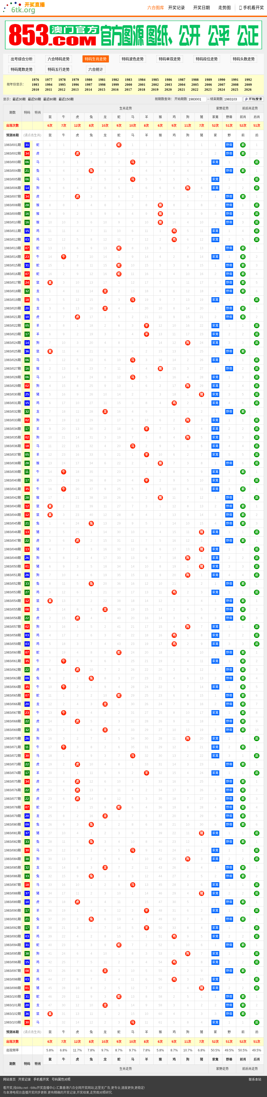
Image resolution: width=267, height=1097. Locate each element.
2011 (48, 90)
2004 (181, 85)
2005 (195, 85)
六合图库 (155, 7)
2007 (221, 85)
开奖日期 (201, 7)
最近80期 (49, 99)
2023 (208, 90)
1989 (208, 80)
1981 (102, 80)
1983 (128, 80)
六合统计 (95, 69)
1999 (115, 85)
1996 (75, 85)
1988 (195, 80)
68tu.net (22, 1088)
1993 (35, 85)
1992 (248, 80)
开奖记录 (176, 7)
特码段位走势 (207, 59)
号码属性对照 (61, 1079)
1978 (62, 80)
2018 (141, 90)
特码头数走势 (244, 59)
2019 (155, 90)
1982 (115, 80)
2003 (168, 85)
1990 (221, 80)
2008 (235, 85)
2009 (248, 85)
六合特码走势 (59, 59)
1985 (155, 80)
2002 (155, 85)
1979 (75, 80)
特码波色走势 (133, 59)
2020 (168, 90)
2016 (115, 90)
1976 (35, 80)
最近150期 (66, 99)
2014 (88, 90)
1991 (235, 80)
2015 (101, 90)
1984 (141, 80)
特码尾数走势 (22, 69)
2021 (181, 90)
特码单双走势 (170, 59)
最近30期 (19, 99)
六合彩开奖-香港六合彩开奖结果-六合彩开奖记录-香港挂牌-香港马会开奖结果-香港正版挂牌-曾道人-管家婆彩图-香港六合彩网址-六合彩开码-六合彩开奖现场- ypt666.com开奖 (26, 8)
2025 (234, 90)
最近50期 (34, 99)
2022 (194, 90)
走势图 (224, 7)
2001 (141, 85)
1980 (88, 80)
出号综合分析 (22, 59)
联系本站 (255, 1079)
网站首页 (9, 1079)
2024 (221, 90)
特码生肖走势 (96, 59)
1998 (102, 85)
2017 (128, 90)
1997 (88, 85)
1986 (168, 80)
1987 (181, 80)
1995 (62, 85)
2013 (75, 90)
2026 (248, 90)
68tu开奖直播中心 (43, 1088)
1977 (48, 80)
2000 (128, 85)
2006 (208, 85)
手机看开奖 (253, 7)
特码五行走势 (59, 69)
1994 (48, 85)
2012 (61, 90)
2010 (35, 90)
